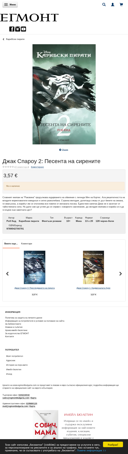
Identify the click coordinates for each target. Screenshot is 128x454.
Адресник (10, 360)
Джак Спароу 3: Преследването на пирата (34, 288)
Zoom (65, 150)
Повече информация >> (91, 450)
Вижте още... (11, 243)
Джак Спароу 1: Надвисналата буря (93, 288)
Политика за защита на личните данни (23, 318)
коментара (22, 167)
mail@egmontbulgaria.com (15, 406)
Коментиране (37, 167)
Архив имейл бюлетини (16, 330)
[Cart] (121, 4)
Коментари (26, 243)
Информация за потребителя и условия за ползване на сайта (34, 321)
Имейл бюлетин (13, 369)
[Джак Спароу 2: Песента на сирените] (64, 94)
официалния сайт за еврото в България (33, 388)
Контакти (9, 336)
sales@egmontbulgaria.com (15, 398)
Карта (33, 398)
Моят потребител (14, 356)
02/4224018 (24, 395)
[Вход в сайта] (112, 4)
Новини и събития (13, 327)
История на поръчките (17, 365)
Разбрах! (113, 444)
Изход (9, 374)
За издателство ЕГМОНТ (17, 333)
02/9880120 (31, 403)
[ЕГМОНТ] (29, 17)
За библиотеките (13, 324)
